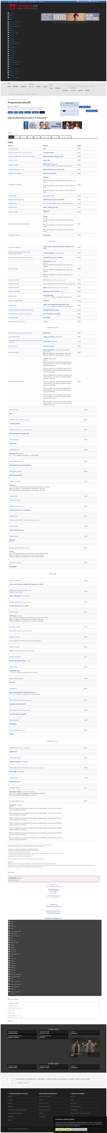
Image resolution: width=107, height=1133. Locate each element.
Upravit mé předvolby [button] (79, 1129)
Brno (17, 137)
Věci (44, 148)
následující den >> (92, 111)
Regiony (10, 133)
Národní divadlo (13, 317)
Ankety (45, 86)
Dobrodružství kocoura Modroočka (53, 169)
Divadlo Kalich (12, 207)
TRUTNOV (12, 60)
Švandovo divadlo (13, 352)
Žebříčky (41, 1100)
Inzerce (10, 1103)
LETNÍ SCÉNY (53, 885)
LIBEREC (11, 37)
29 (66, 115)
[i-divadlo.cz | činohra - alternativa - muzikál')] (53, 7)
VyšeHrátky (14, 80)
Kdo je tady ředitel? (49, 350)
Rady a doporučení (44, 1110)
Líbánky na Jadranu (49, 336)
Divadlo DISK (12, 195)
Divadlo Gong (16, 199)
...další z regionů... (14, 68)
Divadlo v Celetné (13, 280)
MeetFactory (12, 305)
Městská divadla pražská (20, 310)
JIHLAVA (11, 30)
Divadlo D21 (14, 184)
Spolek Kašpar (20, 333)
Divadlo (10, 145)
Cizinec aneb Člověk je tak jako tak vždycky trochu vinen (26, 584)
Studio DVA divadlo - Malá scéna (26, 768)
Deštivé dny (46, 261)
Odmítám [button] (68, 1129)
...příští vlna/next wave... (53, 896)
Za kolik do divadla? (45, 1106)
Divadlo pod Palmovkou (19, 252)
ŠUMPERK (12, 58)
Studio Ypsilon (12, 346)
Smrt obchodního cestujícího (51, 314)
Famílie (45, 216)
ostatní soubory (13, 73)
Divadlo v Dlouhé (13, 283)
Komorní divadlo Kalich (15, 300)
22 (66, 113)
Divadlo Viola (12, 296)
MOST (11, 45)
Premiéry (10, 1)
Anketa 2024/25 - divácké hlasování (80, 1113)
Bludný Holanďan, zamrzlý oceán (53, 156)
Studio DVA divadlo (14, 336)
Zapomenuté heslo (14, 880)
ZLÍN (10, 66)
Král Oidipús (47, 317)
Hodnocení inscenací (45, 1096)
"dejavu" (11, 75)
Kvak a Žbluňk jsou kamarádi (51, 283)
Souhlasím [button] (60, 1129)
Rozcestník (42, 1116)
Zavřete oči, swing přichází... (51, 291)
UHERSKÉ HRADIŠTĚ (15, 62)
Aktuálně (15, 86)
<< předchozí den (85, 107)
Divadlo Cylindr (13, 212)
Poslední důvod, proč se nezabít (53, 257)
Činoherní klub (12, 160)
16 (69, 111)
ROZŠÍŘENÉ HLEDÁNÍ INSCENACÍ (53, 918)
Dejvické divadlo (13, 165)
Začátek (79, 145)
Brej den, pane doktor (49, 203)
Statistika (10, 1116)
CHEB (10, 28)
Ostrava (23, 137)
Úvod (9, 86)
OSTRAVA (12, 926)
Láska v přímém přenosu (50, 207)
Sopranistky (46, 160)
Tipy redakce (23, 1)
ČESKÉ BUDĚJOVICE (15, 931)
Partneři (10, 1100)
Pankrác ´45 (46, 358)
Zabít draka (46, 280)
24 (72, 113)
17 (72, 111)
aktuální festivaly (14, 77)
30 (61, 107)
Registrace (19, 878)
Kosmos (45, 321)
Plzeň (30, 137)
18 (74, 111)
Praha (11, 137)
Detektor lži (46, 333)
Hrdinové (46, 300)
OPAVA (11, 49)
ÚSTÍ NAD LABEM (14, 64)
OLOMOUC (12, 47)
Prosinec (35, 112)
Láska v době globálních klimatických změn (56, 304)
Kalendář (31, 86)
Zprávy (16, 1)
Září (16, 112)
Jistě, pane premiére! (49, 173)
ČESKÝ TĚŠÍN (13, 24)
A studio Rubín (12, 148)
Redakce (10, 1096)
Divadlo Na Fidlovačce (19, 224)
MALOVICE (12, 41)
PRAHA (12, 921)
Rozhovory (73, 1103)
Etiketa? (41, 1113)
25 (74, 113)
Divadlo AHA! (16, 169)
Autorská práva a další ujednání (17, 1110)
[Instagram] (94, 1)
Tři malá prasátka (48, 152)
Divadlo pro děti (44, 1103)
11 (74, 109)
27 (61, 115)
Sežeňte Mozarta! (48, 346)
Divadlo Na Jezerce (14, 235)
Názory (38, 86)
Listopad (27, 112)
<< (61, 103)
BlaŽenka (46, 211)
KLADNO (11, 34)
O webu (10, 1120)
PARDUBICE (12, 53)
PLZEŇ (12, 928)
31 (64, 107)
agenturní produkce (14, 71)
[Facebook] (82, 1)
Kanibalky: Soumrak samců (51, 310)
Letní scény (41, 1)
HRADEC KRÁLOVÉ (14, 26)
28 (64, 115)
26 (77, 113)
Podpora (10, 1106)
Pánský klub (46, 235)
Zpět (9, 83)
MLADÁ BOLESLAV (14, 43)
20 (61, 113)
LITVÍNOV (12, 39)
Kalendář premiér (32, 1)
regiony (37, 137)
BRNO (11, 924)
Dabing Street (47, 164)
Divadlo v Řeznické (14, 291)
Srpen (10, 112)
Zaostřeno (23, 86)
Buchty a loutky (20, 152)
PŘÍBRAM (12, 56)
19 (77, 111)
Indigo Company (17, 253)
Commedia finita (48, 295)
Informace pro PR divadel (15, 1113)
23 (69, 113)
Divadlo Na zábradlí (14, 247)
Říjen (21, 112)
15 (66, 111)
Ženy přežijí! (47, 341)
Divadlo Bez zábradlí (14, 173)
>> (77, 103)
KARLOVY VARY (13, 32)
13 (61, 111)
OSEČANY (12, 51)
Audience (46, 177)
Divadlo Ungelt (13, 268)
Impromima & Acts (48, 195)
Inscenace (45, 145)
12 (77, 109)
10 (72, 109)
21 (64, 113)
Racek (45, 287)
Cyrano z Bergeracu (49, 253)
